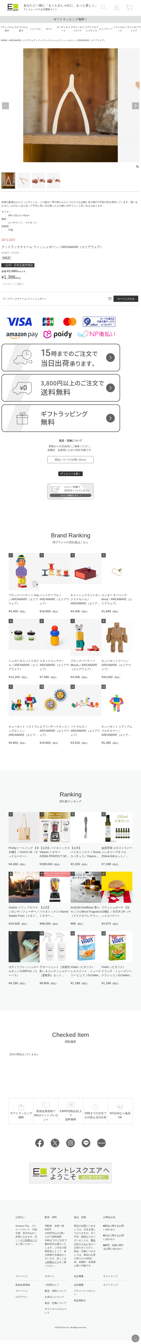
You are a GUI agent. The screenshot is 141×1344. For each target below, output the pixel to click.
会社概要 (79, 1284)
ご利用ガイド (30, 1240)
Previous (5, 105)
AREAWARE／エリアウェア (22, 40)
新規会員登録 (22, 1284)
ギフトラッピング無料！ (70, 19)
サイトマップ (110, 1284)
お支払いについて (54, 1297)
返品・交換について (55, 1303)
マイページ (21, 1290)
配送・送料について (55, 1290)
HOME (4, 40)
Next (135, 105)
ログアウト (21, 1297)
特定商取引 (80, 1300)
